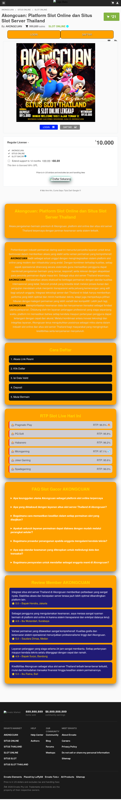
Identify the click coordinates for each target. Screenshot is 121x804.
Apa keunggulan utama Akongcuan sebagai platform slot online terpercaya (58, 498)
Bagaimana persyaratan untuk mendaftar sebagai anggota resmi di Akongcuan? (61, 562)
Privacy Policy (69, 746)
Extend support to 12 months (36, 160)
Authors (35, 740)
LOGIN (34, 34)
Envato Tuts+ (52, 776)
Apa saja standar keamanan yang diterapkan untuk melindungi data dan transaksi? (55, 551)
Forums (50, 746)
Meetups (50, 752)
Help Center (37, 734)
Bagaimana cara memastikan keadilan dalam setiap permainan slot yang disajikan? (55, 517)
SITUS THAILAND (13, 746)
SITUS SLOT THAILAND (16, 764)
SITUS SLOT (10, 758)
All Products (67, 776)
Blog (48, 740)
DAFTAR (87, 34)
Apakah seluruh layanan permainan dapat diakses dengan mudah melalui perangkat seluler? (56, 530)
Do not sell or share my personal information (86, 752)
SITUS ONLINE (24, 9)
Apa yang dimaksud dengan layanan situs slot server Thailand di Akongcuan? (60, 507)
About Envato (69, 734)
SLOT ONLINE (41, 9)
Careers (66, 740)
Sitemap (66, 758)
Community (52, 734)
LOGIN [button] (46, 127)
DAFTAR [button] (67, 127)
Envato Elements (13, 776)
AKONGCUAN (8, 9)
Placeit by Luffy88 (33, 776)
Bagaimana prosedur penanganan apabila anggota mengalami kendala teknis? (60, 541)
